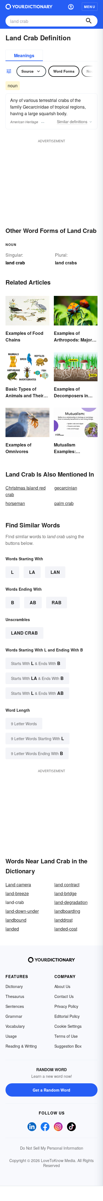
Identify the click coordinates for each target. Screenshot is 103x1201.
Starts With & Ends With (35, 663)
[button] (71, 6)
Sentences (14, 1006)
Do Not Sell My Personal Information (51, 1148)
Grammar (13, 1016)
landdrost (63, 920)
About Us (62, 986)
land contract (66, 884)
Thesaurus (14, 996)
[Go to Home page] (28, 6)
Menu (89, 6)
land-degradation (71, 902)
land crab (24, 633)
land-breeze (17, 893)
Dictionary (14, 986)
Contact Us (64, 996)
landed (12, 929)
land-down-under (22, 911)
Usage (11, 1036)
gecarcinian (65, 488)
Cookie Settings (68, 1026)
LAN (55, 572)
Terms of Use (66, 1036)
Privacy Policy (66, 1006)
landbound (15, 920)
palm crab (64, 503)
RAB (57, 602)
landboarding (67, 911)
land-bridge (65, 893)
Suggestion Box (68, 1046)
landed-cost (65, 929)
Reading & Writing (21, 1046)
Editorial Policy (67, 1016)
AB (33, 602)
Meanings (24, 55)
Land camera (18, 884)
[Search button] (88, 21)
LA (32, 572)
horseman (15, 503)
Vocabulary (15, 1026)
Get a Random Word (51, 1090)
